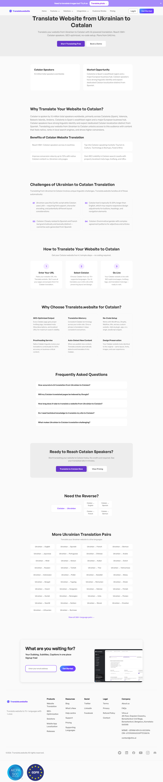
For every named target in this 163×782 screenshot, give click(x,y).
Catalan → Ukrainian (66, 508)
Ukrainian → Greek (120, 582)
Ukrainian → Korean (68, 561)
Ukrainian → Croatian (120, 603)
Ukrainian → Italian (94, 561)
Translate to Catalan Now (71, 469)
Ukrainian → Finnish (120, 589)
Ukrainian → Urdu (94, 596)
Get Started (146, 11)
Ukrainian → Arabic (120, 554)
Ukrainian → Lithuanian (42, 610)
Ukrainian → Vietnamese (120, 568)
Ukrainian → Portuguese (68, 554)
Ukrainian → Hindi (42, 561)
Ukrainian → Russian (42, 568)
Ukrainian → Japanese (42, 554)
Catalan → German (105, 512)
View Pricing (97, 469)
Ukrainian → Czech (42, 589)
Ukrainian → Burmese (68, 610)
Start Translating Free (71, 44)
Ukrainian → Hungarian (68, 589)
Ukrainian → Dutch (120, 561)
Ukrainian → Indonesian (42, 575)
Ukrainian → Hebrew (94, 589)
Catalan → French (90, 512)
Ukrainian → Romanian (94, 582)
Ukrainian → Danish (42, 596)
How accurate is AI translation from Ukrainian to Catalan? (64, 385)
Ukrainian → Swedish (94, 575)
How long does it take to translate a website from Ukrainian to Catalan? (70, 403)
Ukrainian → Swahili (42, 603)
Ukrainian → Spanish (68, 547)
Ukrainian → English (42, 547)
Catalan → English (90, 504)
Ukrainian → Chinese (95, 554)
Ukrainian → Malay (120, 575)
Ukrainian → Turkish (68, 568)
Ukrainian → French (94, 547)
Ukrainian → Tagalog (68, 582)
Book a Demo (96, 44)
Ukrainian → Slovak (94, 603)
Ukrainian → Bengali (42, 582)
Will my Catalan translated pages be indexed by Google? (63, 394)
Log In (133, 11)
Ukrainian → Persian (120, 596)
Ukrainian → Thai (94, 568)
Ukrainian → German (121, 547)
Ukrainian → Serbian (68, 603)
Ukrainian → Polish (68, 575)
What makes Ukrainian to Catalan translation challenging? (64, 422)
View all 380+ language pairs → (81, 617)
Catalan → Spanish (105, 504)
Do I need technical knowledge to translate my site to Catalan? (66, 413)
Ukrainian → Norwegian (68, 596)
